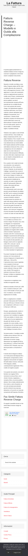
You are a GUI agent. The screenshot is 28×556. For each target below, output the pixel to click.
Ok (8, 552)
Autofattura (7, 511)
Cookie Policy (7, 534)
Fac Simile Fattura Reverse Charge (14, 413)
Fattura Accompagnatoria (11, 507)
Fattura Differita (8, 503)
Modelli (6, 482)
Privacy (6, 538)
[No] (26, 549)
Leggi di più (17, 552)
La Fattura (14, 3)
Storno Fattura (8, 515)
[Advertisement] (14, 54)
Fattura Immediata (9, 499)
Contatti (6, 531)
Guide (5, 479)
